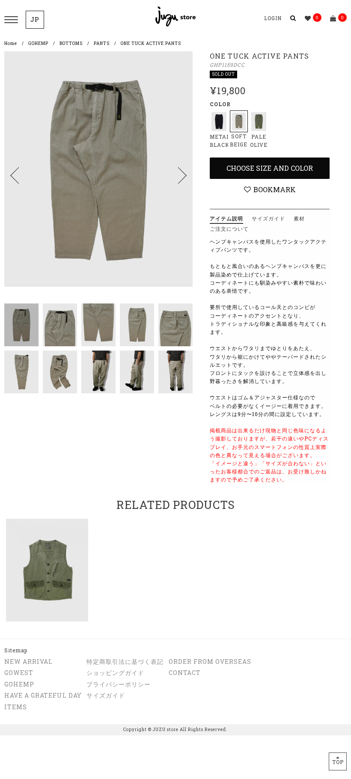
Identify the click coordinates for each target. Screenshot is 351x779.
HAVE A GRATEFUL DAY (43, 695)
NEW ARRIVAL (28, 661)
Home (10, 43)
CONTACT (185, 673)
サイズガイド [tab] (268, 218)
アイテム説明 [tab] (226, 218)
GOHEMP (38, 43)
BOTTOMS (71, 43)
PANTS (102, 43)
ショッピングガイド (115, 673)
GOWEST (18, 673)
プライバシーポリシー (118, 684)
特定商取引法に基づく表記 (125, 661)
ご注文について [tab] (229, 228)
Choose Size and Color (269, 168)
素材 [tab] (299, 218)
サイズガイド (105, 695)
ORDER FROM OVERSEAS (210, 661)
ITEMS (15, 707)
